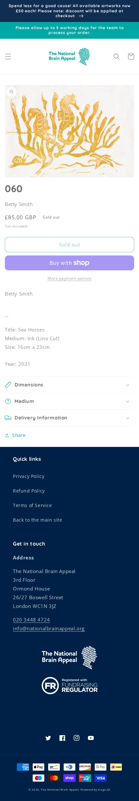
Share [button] (19, 435)
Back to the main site (37, 520)
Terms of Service (32, 505)
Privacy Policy (28, 476)
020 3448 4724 (31, 619)
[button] (8, 56)
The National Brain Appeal (60, 789)
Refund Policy (29, 491)
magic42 (104, 789)
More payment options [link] (69, 278)
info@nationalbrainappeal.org (49, 628)
